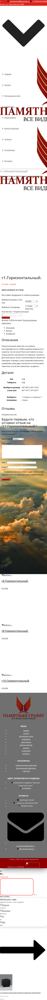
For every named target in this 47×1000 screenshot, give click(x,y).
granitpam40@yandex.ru (20, 1)
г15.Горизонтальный (15, 680)
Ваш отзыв (7, 443)
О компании (26, 751)
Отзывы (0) (10, 333)
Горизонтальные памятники (26, 765)
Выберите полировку (11, 307)
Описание (10, 328)
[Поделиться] (3, 996)
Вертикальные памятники (26, 768)
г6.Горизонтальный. (15, 581)
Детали (9, 330)
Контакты (26, 754)
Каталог (26, 733)
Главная (26, 731)
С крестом (26, 771)
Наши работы (26, 742)
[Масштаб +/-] (7, 996)
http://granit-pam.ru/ (26, 849)
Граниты (26, 748)
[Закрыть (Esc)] (1, 996)
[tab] (25, 327)
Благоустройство (26, 745)
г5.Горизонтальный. (15, 531)
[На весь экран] (5, 996)
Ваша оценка (7, 439)
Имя (4, 462)
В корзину (6, 317)
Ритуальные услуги (26, 736)
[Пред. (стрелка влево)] (1, 999)
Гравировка (26, 739)
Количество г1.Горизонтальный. (15, 311)
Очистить (29, 308)
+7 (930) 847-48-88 (39, 1)
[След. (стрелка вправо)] (3, 999)
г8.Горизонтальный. (15, 631)
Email (5, 467)
